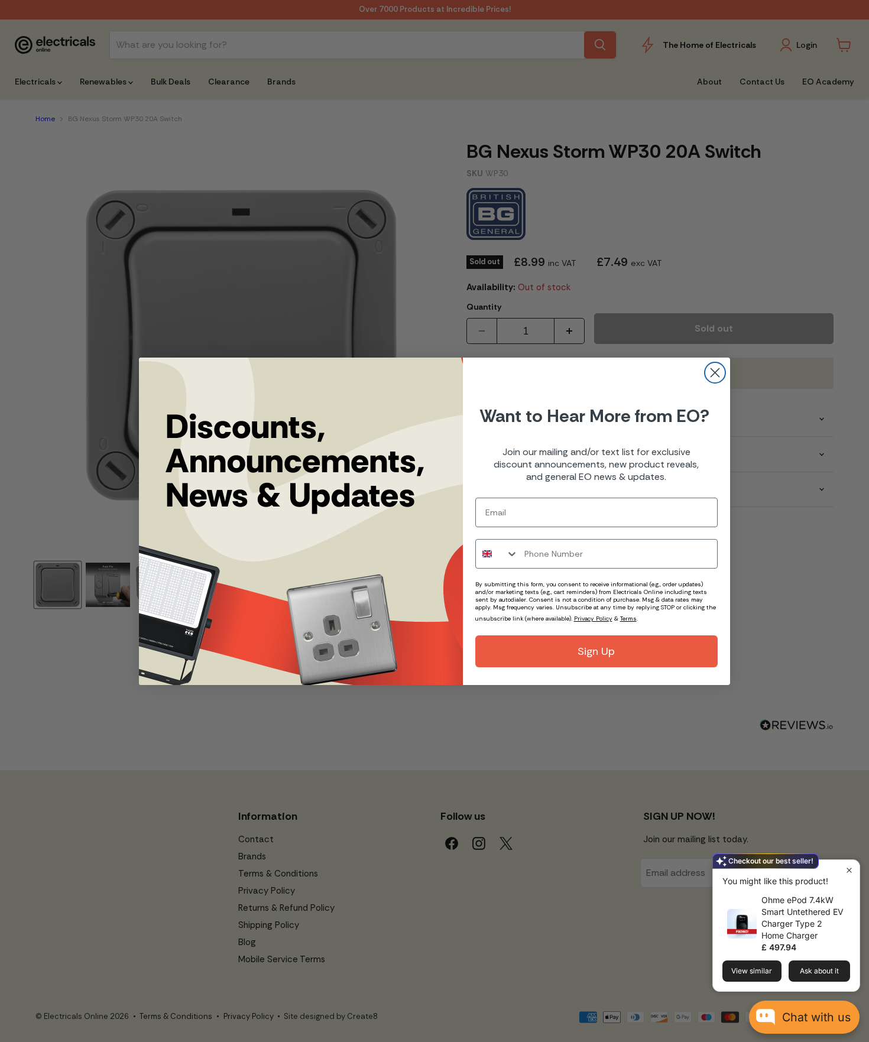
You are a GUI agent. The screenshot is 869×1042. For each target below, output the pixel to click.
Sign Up (596, 651)
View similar (751, 970)
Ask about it (819, 970)
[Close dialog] (715, 372)
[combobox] (497, 554)
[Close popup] (849, 870)
